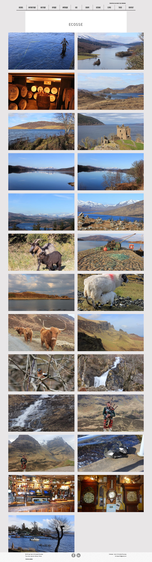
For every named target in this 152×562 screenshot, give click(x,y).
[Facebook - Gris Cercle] (73, 555)
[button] (54, 7)
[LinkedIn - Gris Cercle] (79, 555)
